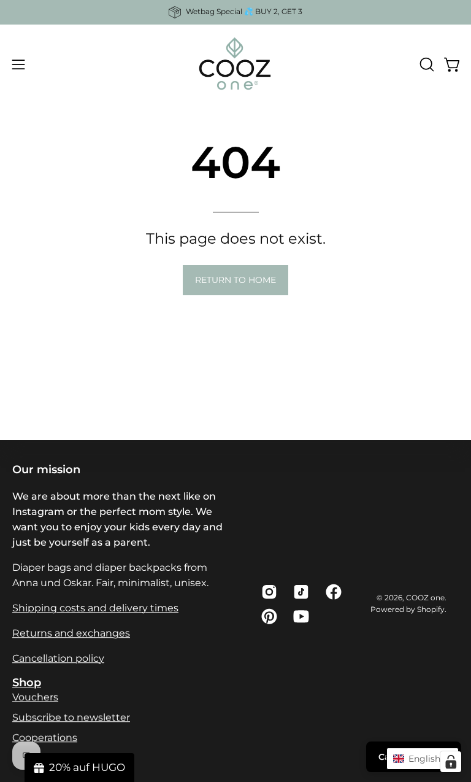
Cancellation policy (58, 658)
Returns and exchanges (71, 633)
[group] (235, 12)
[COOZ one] (235, 64)
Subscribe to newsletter (71, 717)
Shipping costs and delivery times (95, 608)
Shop (26, 682)
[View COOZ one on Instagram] (268, 592)
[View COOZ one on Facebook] (332, 592)
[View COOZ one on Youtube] (300, 616)
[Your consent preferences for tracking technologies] (450, 761)
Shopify (431, 609)
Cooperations (44, 737)
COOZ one (425, 597)
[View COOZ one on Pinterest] (268, 616)
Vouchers (35, 697)
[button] (425, 64)
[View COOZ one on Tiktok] (300, 592)
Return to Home (235, 279)
